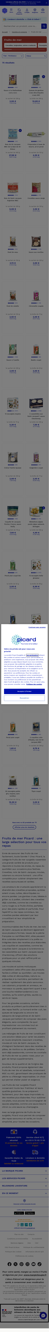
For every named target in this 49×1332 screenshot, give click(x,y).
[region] (24, 664)
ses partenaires (32, 655)
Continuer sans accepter (37, 627)
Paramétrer (24, 698)
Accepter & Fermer (24, 691)
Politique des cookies (34, 684)
